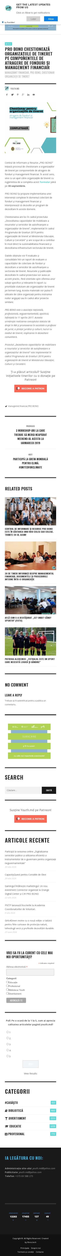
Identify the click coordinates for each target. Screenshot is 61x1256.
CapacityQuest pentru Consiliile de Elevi (25, 874)
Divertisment (14, 993)
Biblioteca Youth (16, 990)
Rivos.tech (31, 1242)
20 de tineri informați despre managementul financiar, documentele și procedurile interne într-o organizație (29, 576)
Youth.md (14, 88)
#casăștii (11, 1102)
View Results (30, 1073)
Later (33, 18)
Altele (8, 44)
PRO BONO (33, 406)
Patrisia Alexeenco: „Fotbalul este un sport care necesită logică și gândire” (30, 660)
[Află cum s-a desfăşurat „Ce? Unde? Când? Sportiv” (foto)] (25, 600)
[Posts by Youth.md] (7, 88)
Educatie (15, 1126)
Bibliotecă (15, 1110)
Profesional (14, 986)
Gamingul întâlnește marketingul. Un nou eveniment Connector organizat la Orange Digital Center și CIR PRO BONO (27, 889)
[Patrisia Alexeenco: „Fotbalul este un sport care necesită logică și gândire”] (25, 641)
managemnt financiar (18, 406)
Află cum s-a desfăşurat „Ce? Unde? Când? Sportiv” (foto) (28, 619)
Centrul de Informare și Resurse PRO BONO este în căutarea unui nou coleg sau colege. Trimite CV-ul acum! (29, 531)
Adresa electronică (16, 966)
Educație (12, 982)
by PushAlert (10, 22)
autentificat (22, 700)
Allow (51, 18)
